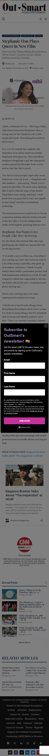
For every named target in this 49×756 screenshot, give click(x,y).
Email (7, 360)
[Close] (46, 325)
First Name (9, 373)
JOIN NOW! (24, 420)
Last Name (9, 386)
